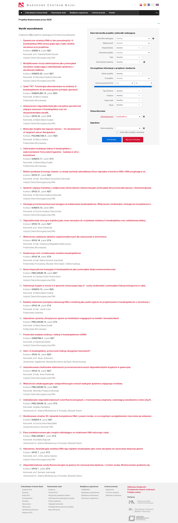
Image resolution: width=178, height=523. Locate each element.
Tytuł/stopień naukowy (104, 62)
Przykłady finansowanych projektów (61, 507)
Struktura (25, 501)
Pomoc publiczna (54, 501)
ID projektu (109, 78)
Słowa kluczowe (107, 117)
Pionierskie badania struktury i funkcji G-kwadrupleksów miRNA (54, 334)
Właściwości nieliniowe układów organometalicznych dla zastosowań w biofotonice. (65, 236)
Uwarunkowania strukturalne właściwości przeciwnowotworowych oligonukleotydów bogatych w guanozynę (76, 367)
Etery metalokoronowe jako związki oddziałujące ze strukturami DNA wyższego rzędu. (66, 432)
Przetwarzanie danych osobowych (141, 489)
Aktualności (110, 489)
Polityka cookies (134, 492)
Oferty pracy (26, 507)
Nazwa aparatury (106, 128)
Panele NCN (52, 492)
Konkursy (51, 489)
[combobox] (129, 48)
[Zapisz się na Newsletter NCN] (153, 4)
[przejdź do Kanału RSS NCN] (144, 4)
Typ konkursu (108, 91)
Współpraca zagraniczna (79, 13)
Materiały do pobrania (113, 495)
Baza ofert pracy (54, 510)
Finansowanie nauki (58, 13)
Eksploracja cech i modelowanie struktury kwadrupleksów (52, 253)
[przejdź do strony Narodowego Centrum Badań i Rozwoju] (141, 510)
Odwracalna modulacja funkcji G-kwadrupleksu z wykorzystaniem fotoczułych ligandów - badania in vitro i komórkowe (51, 151)
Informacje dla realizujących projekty (61, 498)
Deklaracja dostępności (136, 487)
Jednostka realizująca (105, 38)
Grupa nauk (109, 100)
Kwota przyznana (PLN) (104, 83)
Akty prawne (26, 504)
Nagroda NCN (27, 512)
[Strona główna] (47, 5)
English (157, 4)
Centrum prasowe (98, 13)
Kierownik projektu (106, 53)
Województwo (107, 48)
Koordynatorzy (27, 498)
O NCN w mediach (112, 492)
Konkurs (110, 96)
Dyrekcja (25, 492)
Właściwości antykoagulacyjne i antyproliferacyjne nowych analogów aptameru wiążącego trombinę (72, 383)
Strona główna (21, 12)
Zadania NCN (27, 489)
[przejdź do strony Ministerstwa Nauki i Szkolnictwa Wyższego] (141, 502)
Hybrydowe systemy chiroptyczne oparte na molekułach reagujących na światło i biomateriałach (71, 318)
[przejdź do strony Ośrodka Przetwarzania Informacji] (141, 518)
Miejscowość (108, 43)
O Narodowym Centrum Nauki (36, 13)
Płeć (111, 57)
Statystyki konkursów (55, 504)
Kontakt (112, 13)
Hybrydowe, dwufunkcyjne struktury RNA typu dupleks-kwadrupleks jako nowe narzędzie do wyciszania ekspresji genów (83, 448)
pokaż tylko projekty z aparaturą (132, 132)
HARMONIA (85, 489)
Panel (111, 105)
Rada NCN (26, 495)
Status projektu (107, 74)
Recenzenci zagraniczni (89, 498)
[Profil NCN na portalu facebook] (148, 4)
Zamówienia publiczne (30, 510)
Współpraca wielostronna (90, 492)
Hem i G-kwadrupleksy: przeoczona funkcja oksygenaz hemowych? (56, 351)
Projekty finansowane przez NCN (35, 19)
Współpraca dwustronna (90, 495)
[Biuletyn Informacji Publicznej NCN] (141, 4)
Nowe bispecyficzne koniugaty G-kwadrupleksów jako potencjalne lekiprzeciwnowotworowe (69, 269)
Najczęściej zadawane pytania (59, 495)
